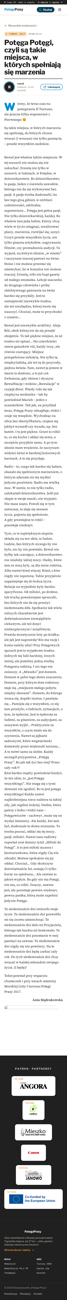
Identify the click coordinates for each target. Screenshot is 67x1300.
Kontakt (41, 1272)
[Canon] (33, 1153)
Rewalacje (10, 1263)
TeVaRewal (10, 1272)
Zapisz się (43, 1268)
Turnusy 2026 (44, 1263)
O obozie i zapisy (48, 2)
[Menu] (60, 10)
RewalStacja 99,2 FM (16, 1268)
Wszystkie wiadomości (22, 25)
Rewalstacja (10, 1293)
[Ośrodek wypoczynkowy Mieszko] (33, 1132)
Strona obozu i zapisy (17, 1250)
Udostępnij (54, 86)
